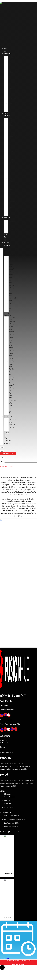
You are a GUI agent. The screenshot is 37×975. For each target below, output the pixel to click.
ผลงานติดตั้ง (10, 107)
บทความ (7, 217)
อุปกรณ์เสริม (12, 99)
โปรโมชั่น (5, 237)
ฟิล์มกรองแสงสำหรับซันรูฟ (11, 169)
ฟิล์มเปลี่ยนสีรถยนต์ (11, 182)
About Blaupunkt (12, 58)
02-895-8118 (3, 741)
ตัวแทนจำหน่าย (7, 442)
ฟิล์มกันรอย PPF (11, 91)
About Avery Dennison (12, 120)
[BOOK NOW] (18, 956)
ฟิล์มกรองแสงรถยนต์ (11, 65)
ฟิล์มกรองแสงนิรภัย (11, 155)
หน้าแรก (6, 251)
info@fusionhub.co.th (6, 752)
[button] (2, 447)
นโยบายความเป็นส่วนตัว (18, 964)
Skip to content (5, 1)
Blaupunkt (7, 53)
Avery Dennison (7, 114)
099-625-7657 (4, 742)
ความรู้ (11, 231)
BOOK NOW (5, 958)
